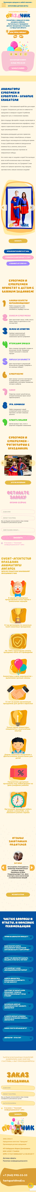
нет (21, 36)
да (15, 36)
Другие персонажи (18, 482)
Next (32, 208)
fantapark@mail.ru (14, 1180)
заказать (18, 68)
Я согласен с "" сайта (14, 543)
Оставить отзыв (18, 894)
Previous (4, 208)
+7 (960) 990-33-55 (15, 1175)
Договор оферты (9, 1158)
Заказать (18, 241)
